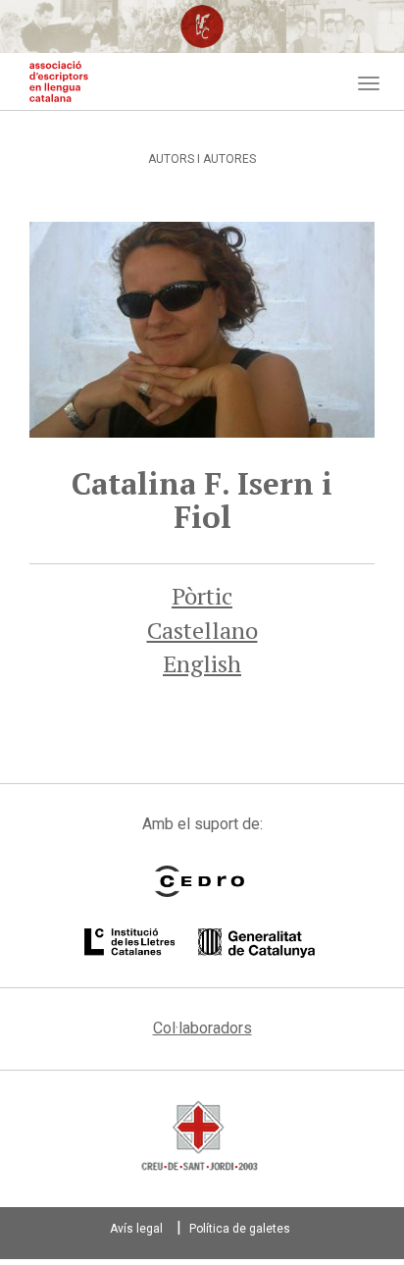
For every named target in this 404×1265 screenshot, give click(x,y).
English (202, 663)
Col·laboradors (202, 1028)
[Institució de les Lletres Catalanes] (199, 943)
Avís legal (136, 1229)
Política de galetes (239, 1229)
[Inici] (59, 81)
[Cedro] (199, 881)
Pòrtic (202, 595)
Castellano (202, 630)
